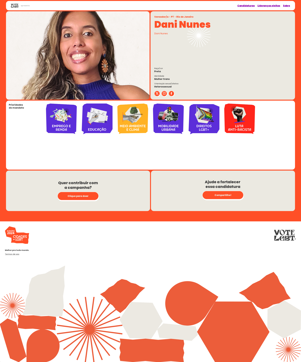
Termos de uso (12, 254)
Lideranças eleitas (268, 5)
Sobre (286, 5)
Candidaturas (246, 5)
